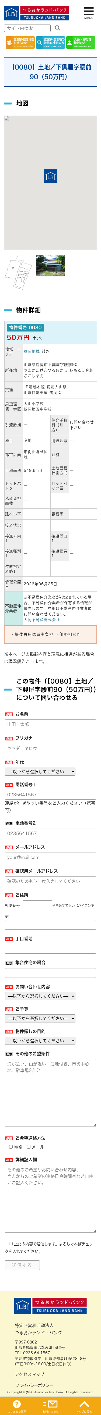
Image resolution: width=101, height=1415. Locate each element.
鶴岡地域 (32, 351)
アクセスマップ (29, 1374)
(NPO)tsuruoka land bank (45, 1392)
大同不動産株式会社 (42, 620)
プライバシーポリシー (34, 1385)
